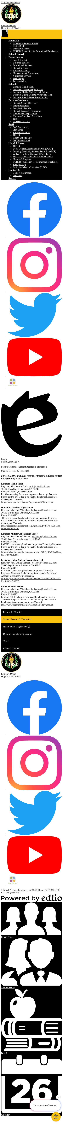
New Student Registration (25, 113)
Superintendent (20, 60)
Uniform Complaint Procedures (27, 116)
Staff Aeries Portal (21, 140)
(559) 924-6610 (52, 890)
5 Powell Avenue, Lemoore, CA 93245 (19, 890)
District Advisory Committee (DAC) (30, 167)
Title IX (16, 135)
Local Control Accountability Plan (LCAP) (33, 148)
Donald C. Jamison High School (28, 89)
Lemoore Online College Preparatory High (32, 94)
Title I (15, 119)
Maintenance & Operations (25, 73)
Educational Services (22, 65)
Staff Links (18, 130)
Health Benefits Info (22, 137)
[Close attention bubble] (58, 1097)
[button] (14, 40)
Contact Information (22, 173)
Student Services (20, 68)
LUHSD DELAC (21, 121)
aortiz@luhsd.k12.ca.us (39, 486)
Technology (18, 78)
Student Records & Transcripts (27, 111)
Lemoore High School (23, 87)
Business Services (21, 62)
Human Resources (21, 70)
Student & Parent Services (25, 103)
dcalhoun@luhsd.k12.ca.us (44, 536)
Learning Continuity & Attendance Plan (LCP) (34, 151)
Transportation (19, 81)
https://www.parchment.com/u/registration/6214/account (27, 502)
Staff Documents (20, 127)
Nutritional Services (22, 76)
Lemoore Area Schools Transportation (30, 97)
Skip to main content (10, 2)
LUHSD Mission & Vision (25, 43)
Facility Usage (19, 164)
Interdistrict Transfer (22, 108)
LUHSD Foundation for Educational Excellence (35, 51)
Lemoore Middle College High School (30, 92)
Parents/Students (8, 466)
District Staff (19, 46)
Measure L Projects (22, 159)
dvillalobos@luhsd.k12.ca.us (44, 510)
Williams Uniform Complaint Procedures (32, 154)
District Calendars (21, 48)
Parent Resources (21, 105)
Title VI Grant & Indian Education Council (33, 156)
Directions (17, 175)
